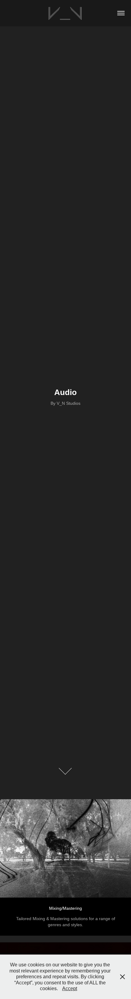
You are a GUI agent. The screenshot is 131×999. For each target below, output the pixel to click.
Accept (69, 988)
